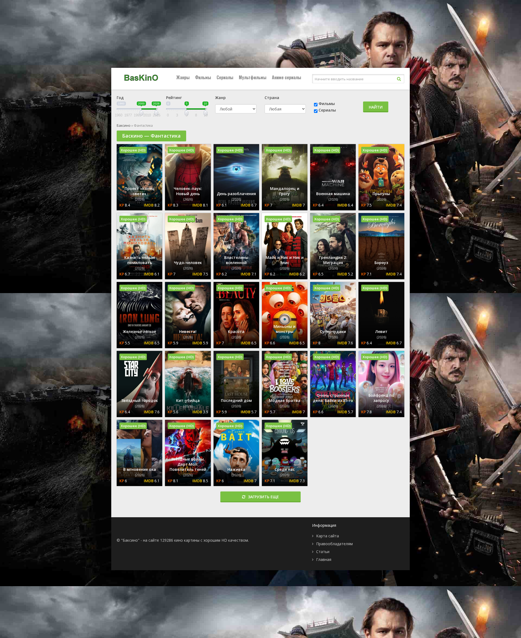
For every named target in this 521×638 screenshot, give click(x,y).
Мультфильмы (252, 77)
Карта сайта (327, 535)
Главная (323, 559)
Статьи (322, 551)
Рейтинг (174, 97)
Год (120, 97)
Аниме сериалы (286, 77)
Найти (376, 107)
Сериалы (225, 77)
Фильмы (203, 77)
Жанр (220, 97)
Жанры (183, 77)
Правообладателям (334, 543)
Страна (272, 97)
